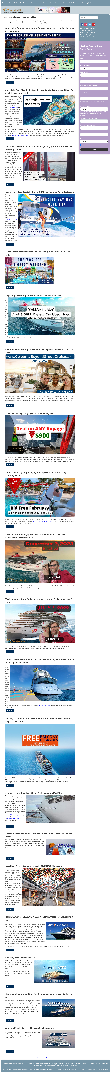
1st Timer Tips (48, 3)
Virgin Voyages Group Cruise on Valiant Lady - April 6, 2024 (33, 295)
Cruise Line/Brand (85, 106)
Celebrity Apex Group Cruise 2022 (21, 957)
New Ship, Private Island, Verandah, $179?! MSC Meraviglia (33, 866)
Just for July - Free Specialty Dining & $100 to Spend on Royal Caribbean (39, 192)
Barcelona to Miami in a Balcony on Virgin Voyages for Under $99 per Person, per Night (38, 148)
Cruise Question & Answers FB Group (86, 1069)
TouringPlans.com (68, 1069)
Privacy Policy (103, 1069)
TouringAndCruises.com (54, 1069)
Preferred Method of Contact (88, 65)
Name (82, 58)
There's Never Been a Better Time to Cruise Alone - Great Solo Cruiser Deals (38, 835)
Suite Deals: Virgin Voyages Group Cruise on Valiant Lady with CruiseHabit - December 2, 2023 (35, 536)
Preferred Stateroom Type (87, 125)
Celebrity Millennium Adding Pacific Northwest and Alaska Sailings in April (38, 995)
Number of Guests (85, 132)
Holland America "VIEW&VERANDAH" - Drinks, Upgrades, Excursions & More (39, 918)
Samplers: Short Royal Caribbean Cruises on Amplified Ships (34, 793)
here (48, 1064)
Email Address (84, 72)
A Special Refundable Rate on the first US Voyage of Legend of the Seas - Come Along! (39, 30)
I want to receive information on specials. (93, 145)
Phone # (82, 79)
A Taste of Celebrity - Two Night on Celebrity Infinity (30, 1027)
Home (4, 3)
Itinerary (82, 138)
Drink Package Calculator (88, 28)
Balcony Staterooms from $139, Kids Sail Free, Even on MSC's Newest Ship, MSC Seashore (38, 720)
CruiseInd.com (7, 1069)
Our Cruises (24, 3)
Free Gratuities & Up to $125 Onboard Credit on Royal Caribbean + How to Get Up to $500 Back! (39, 661)
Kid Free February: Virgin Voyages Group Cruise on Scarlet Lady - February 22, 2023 (36, 474)
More (98, 3)
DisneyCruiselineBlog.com (38, 1069)
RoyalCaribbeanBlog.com (21, 1069)
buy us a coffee (100, 1064)
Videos (57, 3)
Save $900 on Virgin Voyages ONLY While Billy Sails (29, 413)
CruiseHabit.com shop (49, 1066)
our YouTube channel (89, 1064)
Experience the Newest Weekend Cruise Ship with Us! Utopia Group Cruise (37, 253)
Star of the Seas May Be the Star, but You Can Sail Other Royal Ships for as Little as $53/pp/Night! (39, 91)
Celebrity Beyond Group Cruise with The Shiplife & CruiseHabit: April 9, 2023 (39, 351)
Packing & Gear (87, 3)
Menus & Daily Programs (71, 3)
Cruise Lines (35, 3)
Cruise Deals (13, 3)
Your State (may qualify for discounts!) (90, 85)
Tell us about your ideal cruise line (89, 118)
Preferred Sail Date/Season (87, 96)
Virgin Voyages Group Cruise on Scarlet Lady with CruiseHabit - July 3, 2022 (39, 601)
